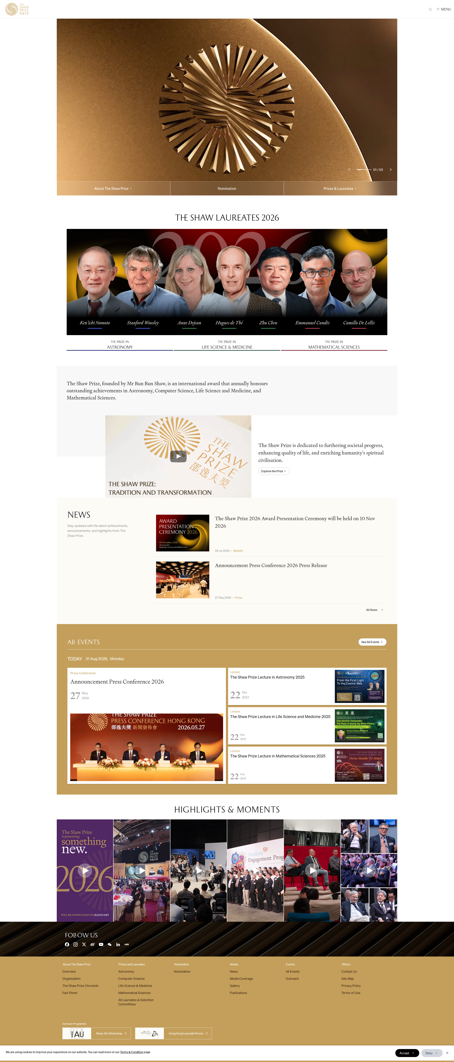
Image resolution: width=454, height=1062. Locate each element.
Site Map (347, 978)
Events (290, 964)
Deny (429, 1053)
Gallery (235, 986)
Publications (238, 993)
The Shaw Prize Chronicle (80, 986)
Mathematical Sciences (134, 993)
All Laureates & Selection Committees (136, 1002)
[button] (178, 456)
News (234, 971)
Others (346, 964)
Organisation (71, 978)
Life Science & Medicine (135, 986)
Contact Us (349, 971)
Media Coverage (241, 978)
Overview (69, 971)
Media (234, 964)
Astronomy (126, 971)
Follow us (81, 935)
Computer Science (131, 978)
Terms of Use (350, 993)
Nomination (227, 188)
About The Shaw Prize (76, 964)
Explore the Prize (272, 471)
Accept (404, 1053)
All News (371, 610)
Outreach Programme (74, 1023)
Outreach (292, 978)
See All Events (370, 642)
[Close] (447, 1052)
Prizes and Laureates (132, 964)
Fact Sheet (69, 993)
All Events (293, 971)
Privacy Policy (351, 986)
